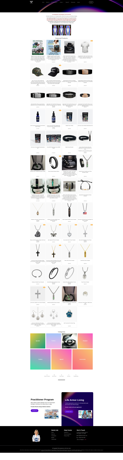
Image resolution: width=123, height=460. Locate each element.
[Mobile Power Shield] (69, 116)
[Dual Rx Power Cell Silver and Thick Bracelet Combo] (85, 162)
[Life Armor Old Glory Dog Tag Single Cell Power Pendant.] (85, 210)
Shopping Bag (76, 376)
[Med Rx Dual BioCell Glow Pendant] (53, 293)
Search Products (47, 376)
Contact (78, 2)
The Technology (54, 2)
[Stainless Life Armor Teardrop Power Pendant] (37, 210)
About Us (47, 2)
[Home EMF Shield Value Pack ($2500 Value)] (53, 138)
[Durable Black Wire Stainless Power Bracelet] (53, 273)
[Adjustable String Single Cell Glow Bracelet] (85, 186)
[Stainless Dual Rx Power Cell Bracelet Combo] (69, 293)
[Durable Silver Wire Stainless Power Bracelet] (69, 273)
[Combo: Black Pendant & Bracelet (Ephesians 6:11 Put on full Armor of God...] (85, 138)
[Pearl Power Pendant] (85, 273)
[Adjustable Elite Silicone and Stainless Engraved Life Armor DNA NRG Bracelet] (37, 95)
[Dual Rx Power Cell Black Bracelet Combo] (37, 162)
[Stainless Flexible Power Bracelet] (37, 273)
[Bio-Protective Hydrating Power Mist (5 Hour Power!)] (37, 116)
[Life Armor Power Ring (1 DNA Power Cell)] (85, 293)
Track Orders (61, 376)
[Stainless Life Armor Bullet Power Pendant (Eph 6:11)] (53, 210)
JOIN (81, 439)
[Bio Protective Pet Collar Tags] (69, 314)
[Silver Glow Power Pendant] (69, 251)
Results (61, 2)
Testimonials (73, 2)
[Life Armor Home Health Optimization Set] (37, 138)
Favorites (68, 376)
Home (43, 2)
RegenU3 (67, 2)
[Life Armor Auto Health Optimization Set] (85, 116)
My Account (54, 376)
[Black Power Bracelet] (69, 138)
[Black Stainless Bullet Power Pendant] (69, 210)
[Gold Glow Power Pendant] (85, 251)
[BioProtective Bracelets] (69, 339)
